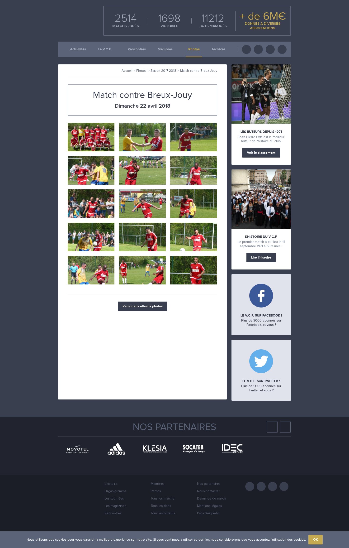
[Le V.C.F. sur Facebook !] (261, 296)
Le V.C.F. (105, 49)
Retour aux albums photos (143, 306)
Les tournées (114, 498)
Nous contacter (208, 491)
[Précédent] (272, 427)
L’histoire (110, 484)
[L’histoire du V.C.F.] (261, 199)
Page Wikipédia (208, 513)
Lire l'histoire (261, 257)
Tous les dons (161, 506)
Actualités (78, 49)
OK (315, 540)
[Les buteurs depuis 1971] (261, 94)
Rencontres (136, 49)
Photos (194, 49)
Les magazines (115, 506)
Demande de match (211, 498)
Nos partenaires (174, 427)
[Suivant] (285, 427)
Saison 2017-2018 (163, 70)
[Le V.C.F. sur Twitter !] (261, 361)
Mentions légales (209, 506)
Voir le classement (261, 153)
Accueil (127, 70)
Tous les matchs (162, 498)
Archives (218, 49)
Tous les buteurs (163, 513)
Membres (165, 49)
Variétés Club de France (74, 20)
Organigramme (115, 491)
